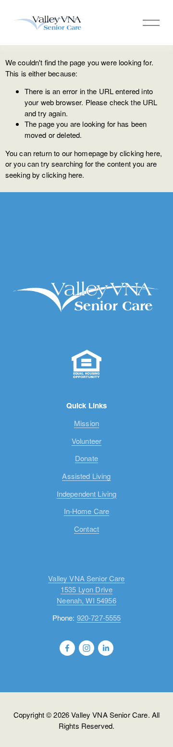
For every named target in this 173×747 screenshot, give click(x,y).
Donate (86, 458)
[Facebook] (67, 648)
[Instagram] (86, 648)
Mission (86, 423)
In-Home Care (87, 511)
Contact (86, 529)
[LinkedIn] (105, 648)
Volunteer (86, 441)
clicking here (140, 153)
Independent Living (87, 494)
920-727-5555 (99, 617)
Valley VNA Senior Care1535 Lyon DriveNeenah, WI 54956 (86, 589)
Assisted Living (86, 476)
